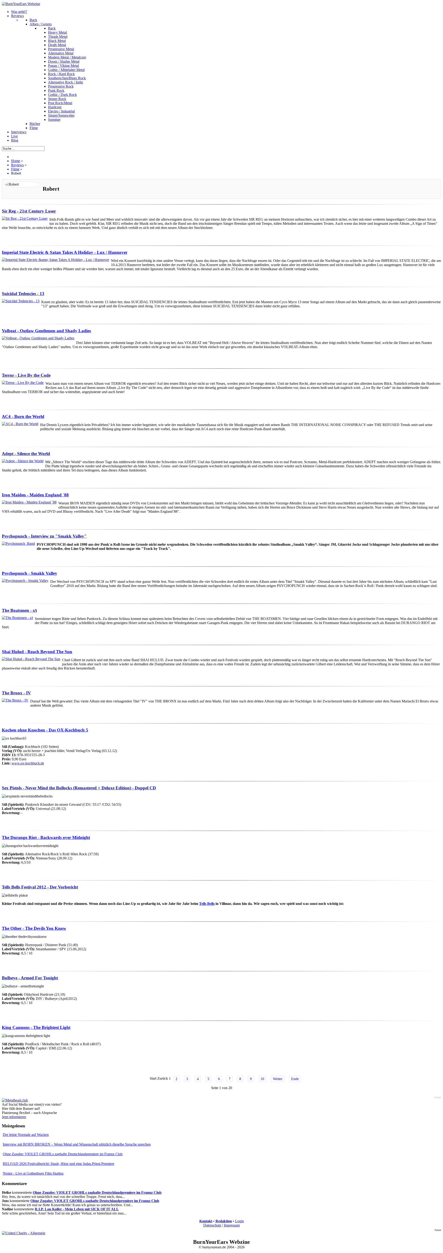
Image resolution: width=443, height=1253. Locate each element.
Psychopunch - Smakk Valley (29, 573)
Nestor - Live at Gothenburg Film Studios (33, 1173)
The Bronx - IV (16, 692)
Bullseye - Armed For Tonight (30, 977)
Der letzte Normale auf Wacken (26, 1135)
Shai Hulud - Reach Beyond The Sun (37, 651)
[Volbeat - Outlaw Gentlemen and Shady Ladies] (38, 338)
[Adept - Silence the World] (22, 461)
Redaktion (224, 1221)
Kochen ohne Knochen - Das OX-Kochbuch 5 (45, 730)
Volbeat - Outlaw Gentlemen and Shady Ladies (46, 330)
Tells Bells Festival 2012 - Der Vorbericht (40, 887)
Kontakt (205, 1221)
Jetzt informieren (14, 1117)
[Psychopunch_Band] (18, 543)
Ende (295, 1079)
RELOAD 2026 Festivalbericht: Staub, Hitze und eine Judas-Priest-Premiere (58, 1164)
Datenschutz (212, 1225)
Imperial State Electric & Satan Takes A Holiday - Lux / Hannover (64, 252)
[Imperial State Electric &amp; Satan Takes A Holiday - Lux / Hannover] (55, 260)
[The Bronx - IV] (15, 700)
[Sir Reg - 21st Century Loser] (25, 218)
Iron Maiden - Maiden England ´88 (35, 494)
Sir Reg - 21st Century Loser (29, 211)
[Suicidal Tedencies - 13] (20, 301)
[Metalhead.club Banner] (15, 1100)
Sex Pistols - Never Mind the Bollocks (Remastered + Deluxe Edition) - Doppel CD (79, 787)
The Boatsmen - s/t (19, 610)
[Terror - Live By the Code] (23, 383)
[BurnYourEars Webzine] (21, 4)
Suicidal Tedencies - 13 (23, 293)
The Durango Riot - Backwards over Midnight (46, 837)
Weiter (277, 1079)
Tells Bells (207, 904)
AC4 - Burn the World (23, 416)
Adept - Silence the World (26, 453)
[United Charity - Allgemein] (23, 1233)
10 (262, 1079)
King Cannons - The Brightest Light (36, 1027)
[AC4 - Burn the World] (20, 424)
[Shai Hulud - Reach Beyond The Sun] (31, 659)
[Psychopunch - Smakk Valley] (25, 581)
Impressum (232, 1225)
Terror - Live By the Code (26, 375)
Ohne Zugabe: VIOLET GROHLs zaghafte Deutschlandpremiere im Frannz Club (63, 1154)
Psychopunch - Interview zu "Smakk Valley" (44, 536)
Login (239, 1221)
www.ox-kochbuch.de (28, 763)
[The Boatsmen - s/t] (17, 618)
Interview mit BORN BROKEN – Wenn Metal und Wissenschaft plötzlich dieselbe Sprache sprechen (77, 1144)
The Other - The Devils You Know (34, 928)
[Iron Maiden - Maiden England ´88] (29, 502)
